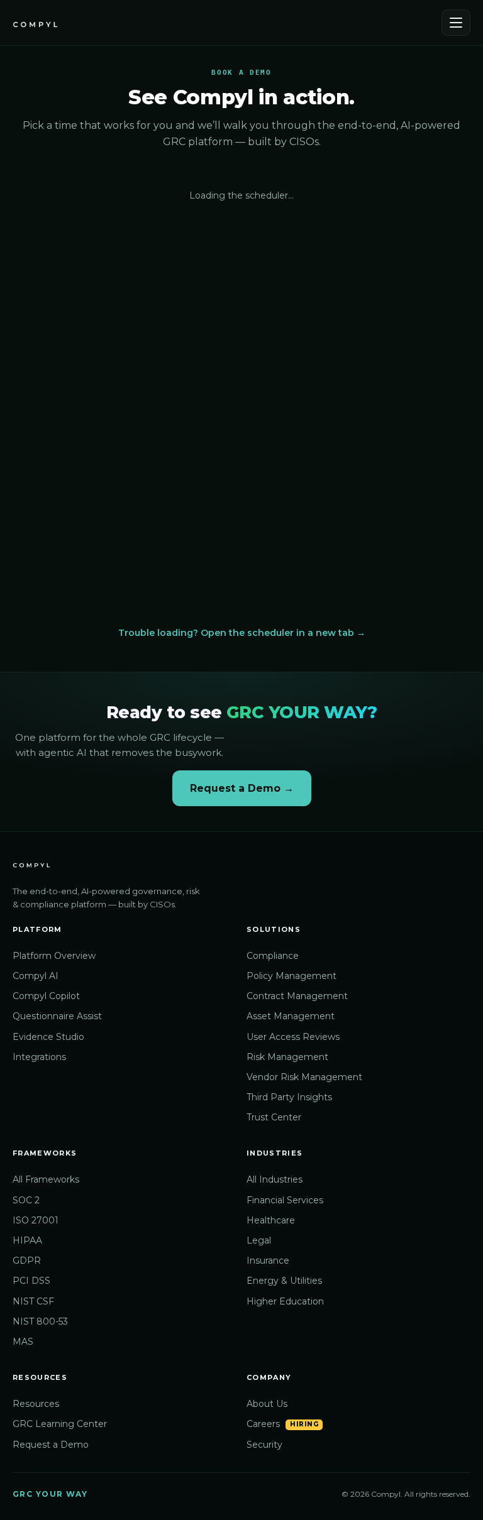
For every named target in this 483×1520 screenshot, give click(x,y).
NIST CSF (33, 1301)
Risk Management (287, 1057)
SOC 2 (26, 1200)
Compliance (273, 955)
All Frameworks (46, 1179)
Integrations (39, 1057)
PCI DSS (31, 1280)
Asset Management (291, 1016)
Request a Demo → (242, 788)
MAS (23, 1341)
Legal (259, 1240)
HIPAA (27, 1240)
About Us (267, 1403)
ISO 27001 (35, 1220)
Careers (263, 1424)
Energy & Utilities (284, 1280)
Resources (36, 1403)
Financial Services (285, 1200)
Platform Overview (54, 955)
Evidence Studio (48, 1036)
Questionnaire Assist (57, 1016)
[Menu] (455, 22)
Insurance (268, 1260)
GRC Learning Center (60, 1424)
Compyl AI (35, 975)
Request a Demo (51, 1444)
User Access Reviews (293, 1036)
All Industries (275, 1179)
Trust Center (274, 1117)
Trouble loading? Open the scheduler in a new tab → (241, 632)
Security (264, 1444)
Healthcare (271, 1220)
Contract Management (297, 996)
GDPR (27, 1260)
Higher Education (285, 1301)
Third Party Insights (289, 1097)
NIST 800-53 (40, 1321)
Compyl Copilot (46, 996)
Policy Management (291, 975)
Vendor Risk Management (304, 1077)
